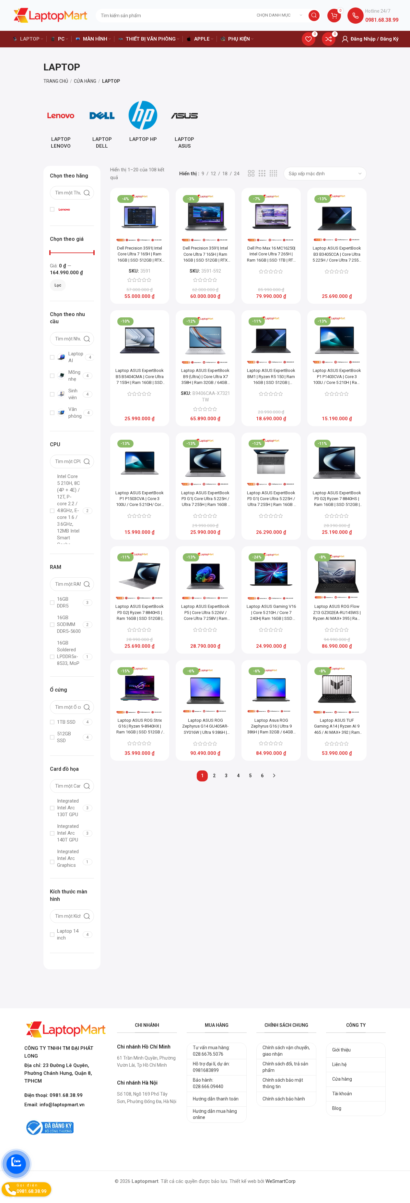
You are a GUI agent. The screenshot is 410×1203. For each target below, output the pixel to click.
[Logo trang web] (50, 15)
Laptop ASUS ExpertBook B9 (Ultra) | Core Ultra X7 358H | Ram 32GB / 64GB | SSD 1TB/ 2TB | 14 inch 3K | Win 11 (205, 377)
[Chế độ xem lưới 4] (273, 173)
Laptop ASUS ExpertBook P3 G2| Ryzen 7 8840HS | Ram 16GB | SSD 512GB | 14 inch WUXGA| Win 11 (337, 499)
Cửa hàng (85, 81)
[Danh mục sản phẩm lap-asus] (184, 125)
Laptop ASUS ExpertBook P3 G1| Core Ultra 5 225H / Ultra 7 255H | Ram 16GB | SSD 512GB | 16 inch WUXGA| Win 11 (271, 499)
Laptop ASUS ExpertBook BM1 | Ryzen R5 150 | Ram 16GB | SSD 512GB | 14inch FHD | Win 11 (271, 377)
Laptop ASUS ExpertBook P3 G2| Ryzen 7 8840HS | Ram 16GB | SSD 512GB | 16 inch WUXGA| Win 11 (139, 612)
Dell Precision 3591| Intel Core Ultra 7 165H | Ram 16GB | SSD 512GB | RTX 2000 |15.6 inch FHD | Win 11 (205, 254)
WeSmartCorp (280, 1181)
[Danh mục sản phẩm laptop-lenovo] (60, 125)
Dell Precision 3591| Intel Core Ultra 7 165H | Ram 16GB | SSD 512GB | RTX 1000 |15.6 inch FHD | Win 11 (139, 254)
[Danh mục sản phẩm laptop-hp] (143, 122)
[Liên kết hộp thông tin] (372, 15)
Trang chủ (55, 81)
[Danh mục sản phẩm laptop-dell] (102, 125)
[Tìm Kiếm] (314, 15)
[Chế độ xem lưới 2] (251, 173)
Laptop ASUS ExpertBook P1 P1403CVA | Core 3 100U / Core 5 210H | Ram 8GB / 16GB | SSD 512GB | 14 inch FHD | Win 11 (337, 377)
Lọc (57, 285)
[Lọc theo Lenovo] (71, 209)
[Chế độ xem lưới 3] (262, 173)
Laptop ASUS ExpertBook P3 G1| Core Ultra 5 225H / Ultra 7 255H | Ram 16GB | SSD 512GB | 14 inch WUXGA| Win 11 (205, 499)
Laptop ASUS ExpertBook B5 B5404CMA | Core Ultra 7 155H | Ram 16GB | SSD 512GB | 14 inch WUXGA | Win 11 (139, 377)
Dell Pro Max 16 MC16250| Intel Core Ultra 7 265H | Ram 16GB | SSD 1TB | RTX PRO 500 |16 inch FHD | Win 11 (271, 254)
